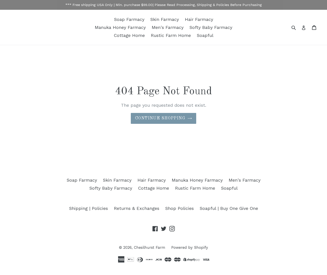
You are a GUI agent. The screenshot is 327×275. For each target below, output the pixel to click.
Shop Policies (179, 208)
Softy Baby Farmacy (211, 27)
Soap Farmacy (129, 19)
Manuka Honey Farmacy (120, 27)
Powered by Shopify (189, 247)
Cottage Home (129, 35)
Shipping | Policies (88, 208)
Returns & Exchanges (136, 208)
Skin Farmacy (164, 19)
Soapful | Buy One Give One (229, 208)
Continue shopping (160, 118)
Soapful (205, 35)
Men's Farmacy (168, 27)
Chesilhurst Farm (149, 247)
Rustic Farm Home (171, 35)
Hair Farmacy (199, 19)
